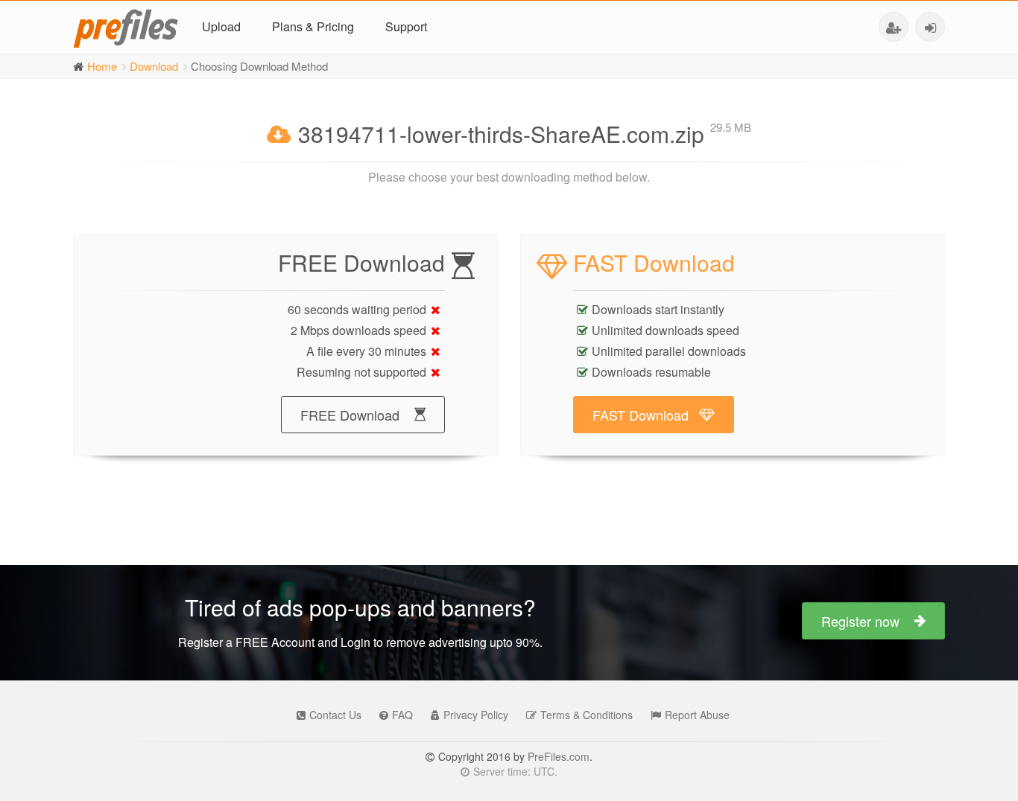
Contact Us (335, 714)
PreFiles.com (558, 756)
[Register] (893, 27)
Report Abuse (697, 714)
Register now (860, 621)
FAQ (402, 714)
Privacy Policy (475, 714)
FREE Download (349, 414)
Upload (221, 26)
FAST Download (640, 414)
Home (102, 66)
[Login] (930, 27)
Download (154, 66)
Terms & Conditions (586, 714)
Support (406, 26)
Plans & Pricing (313, 26)
